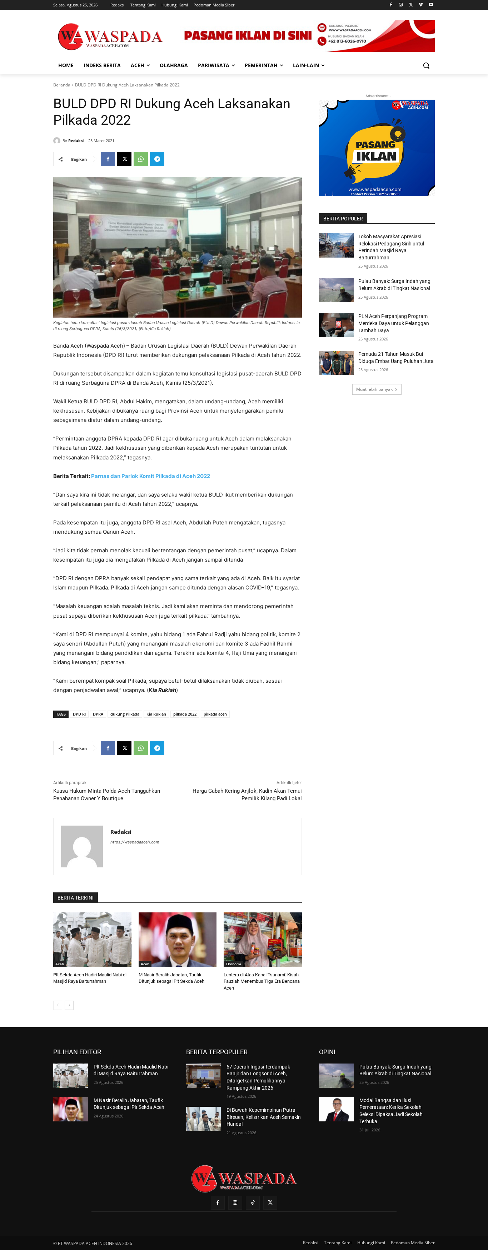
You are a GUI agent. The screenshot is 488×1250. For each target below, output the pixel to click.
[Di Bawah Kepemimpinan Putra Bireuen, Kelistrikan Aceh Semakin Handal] (203, 1119)
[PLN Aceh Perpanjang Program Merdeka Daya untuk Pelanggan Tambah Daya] (336, 325)
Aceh (59, 963)
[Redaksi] (58, 140)
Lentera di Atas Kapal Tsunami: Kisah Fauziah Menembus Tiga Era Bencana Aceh (262, 981)
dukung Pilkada (124, 714)
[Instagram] (401, 5)
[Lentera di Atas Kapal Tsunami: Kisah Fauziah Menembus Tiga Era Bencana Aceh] (263, 939)
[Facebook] (391, 5)
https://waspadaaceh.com (134, 842)
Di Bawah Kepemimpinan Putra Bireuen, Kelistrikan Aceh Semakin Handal (263, 1117)
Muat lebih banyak (374, 389)
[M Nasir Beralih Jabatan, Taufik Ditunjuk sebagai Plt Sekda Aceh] (178, 939)
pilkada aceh (215, 714)
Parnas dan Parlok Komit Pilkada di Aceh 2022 (150, 476)
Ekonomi (233, 963)
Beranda (61, 85)
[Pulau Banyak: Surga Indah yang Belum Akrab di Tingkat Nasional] (336, 290)
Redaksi (76, 140)
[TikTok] (253, 1203)
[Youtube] (431, 5)
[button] (426, 65)
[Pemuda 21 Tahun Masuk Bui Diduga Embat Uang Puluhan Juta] (336, 363)
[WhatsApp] (141, 159)
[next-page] (69, 1005)
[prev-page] (57, 1005)
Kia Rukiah (156, 714)
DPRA (98, 714)
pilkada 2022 (184, 714)
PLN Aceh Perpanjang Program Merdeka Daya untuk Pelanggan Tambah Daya (393, 323)
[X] (411, 5)
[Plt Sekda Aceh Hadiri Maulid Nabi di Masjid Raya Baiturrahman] (92, 939)
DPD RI (79, 714)
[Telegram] (157, 159)
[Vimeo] (421, 5)
